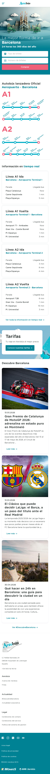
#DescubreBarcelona (10, 699)
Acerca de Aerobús (9, 681)
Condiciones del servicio (11, 721)
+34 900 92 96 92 (9, 669)
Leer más (11, 449)
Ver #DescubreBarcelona (23, 627)
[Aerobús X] (13, 739)
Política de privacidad (9, 751)
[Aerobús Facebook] (2, 739)
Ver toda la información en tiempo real (24, 320)
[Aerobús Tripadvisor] (23, 739)
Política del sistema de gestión (14, 725)
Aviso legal (5, 745)
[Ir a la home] (25, 4)
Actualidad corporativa (11, 703)
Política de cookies (8, 756)
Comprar (25, 67)
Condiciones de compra (11, 717)
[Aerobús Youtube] (18, 739)
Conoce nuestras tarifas (18, 348)
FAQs (4, 685)
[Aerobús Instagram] (8, 739)
